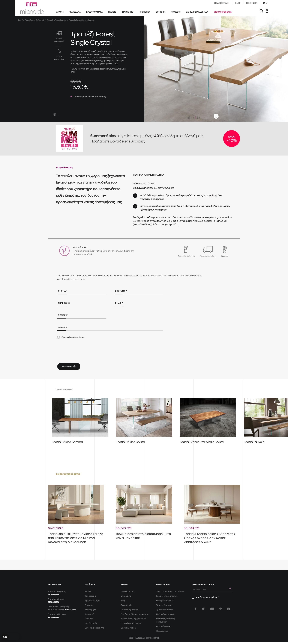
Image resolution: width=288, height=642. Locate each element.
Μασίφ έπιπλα (91, 623)
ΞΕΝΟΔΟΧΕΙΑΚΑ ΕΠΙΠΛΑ (197, 12)
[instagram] (228, 609)
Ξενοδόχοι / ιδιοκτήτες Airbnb (134, 614)
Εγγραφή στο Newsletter (73, 337)
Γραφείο (88, 605)
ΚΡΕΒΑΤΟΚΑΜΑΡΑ (94, 12)
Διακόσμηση (90, 610)
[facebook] (195, 609)
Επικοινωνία (126, 596)
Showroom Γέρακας (57, 591)
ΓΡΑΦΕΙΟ (112, 12)
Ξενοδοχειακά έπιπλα (94, 628)
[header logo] (32, 8)
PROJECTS (176, 12)
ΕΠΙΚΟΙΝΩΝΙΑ (251, 3)
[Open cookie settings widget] (11, 637)
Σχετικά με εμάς (128, 591)
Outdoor (89, 619)
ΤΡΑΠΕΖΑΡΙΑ (75, 12)
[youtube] (212, 609)
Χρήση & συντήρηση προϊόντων (170, 591)
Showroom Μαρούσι (57, 614)
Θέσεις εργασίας (128, 628)
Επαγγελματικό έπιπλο (131, 623)
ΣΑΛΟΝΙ (59, 12)
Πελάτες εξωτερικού (130, 610)
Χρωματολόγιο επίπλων (166, 596)
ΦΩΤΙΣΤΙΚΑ (145, 12)
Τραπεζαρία (90, 596)
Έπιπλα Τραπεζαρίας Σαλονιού (31, 20)
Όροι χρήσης (162, 631)
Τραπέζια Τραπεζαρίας (56, 20)
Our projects (126, 605)
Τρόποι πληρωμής (164, 605)
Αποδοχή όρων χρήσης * (207, 597)
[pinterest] (220, 609)
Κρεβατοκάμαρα (92, 601)
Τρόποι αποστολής (164, 610)
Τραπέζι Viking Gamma (67, 442)
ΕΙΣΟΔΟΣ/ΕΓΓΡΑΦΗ (221, 3)
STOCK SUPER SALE (223, 12)
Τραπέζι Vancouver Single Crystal (202, 442)
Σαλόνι (88, 591)
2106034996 (53, 594)
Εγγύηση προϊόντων (165, 601)
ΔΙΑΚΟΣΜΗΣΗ (128, 12)
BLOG (237, 3)
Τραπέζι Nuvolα (254, 442)
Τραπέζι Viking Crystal (130, 442)
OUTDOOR (160, 12)
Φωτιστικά (89, 614)
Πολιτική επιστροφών (165, 614)
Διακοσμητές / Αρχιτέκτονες (133, 619)
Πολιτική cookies (163, 626)
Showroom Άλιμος (56, 599)
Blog (123, 601)
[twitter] (203, 609)
